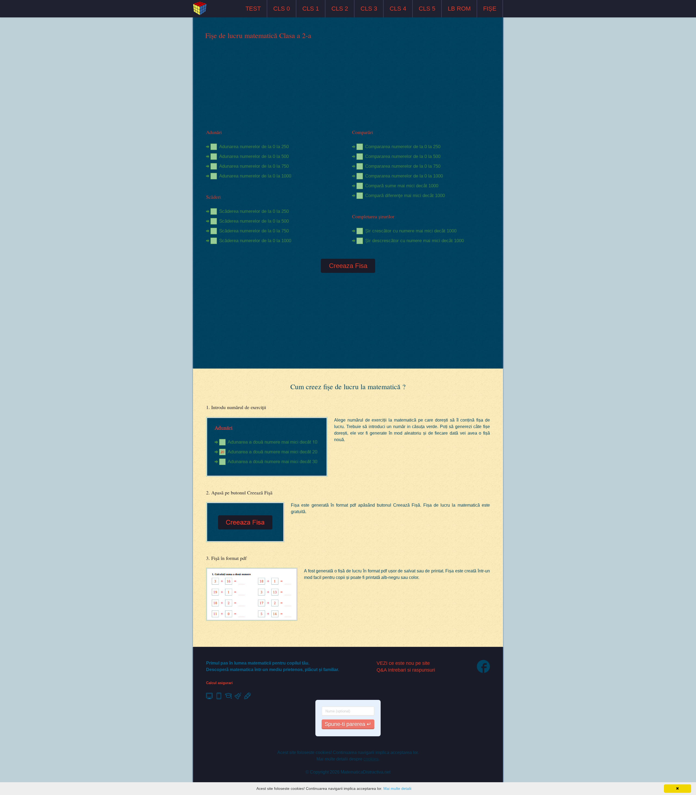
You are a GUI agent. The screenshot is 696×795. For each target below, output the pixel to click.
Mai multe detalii (397, 788)
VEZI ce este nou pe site (403, 663)
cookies (370, 759)
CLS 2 (339, 8)
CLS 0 (281, 8)
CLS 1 (310, 8)
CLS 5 (427, 8)
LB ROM (459, 8)
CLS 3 (369, 8)
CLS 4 (398, 8)
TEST (253, 8)
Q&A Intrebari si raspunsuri (406, 670)
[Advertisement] (348, 85)
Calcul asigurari (219, 683)
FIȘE (489, 8)
